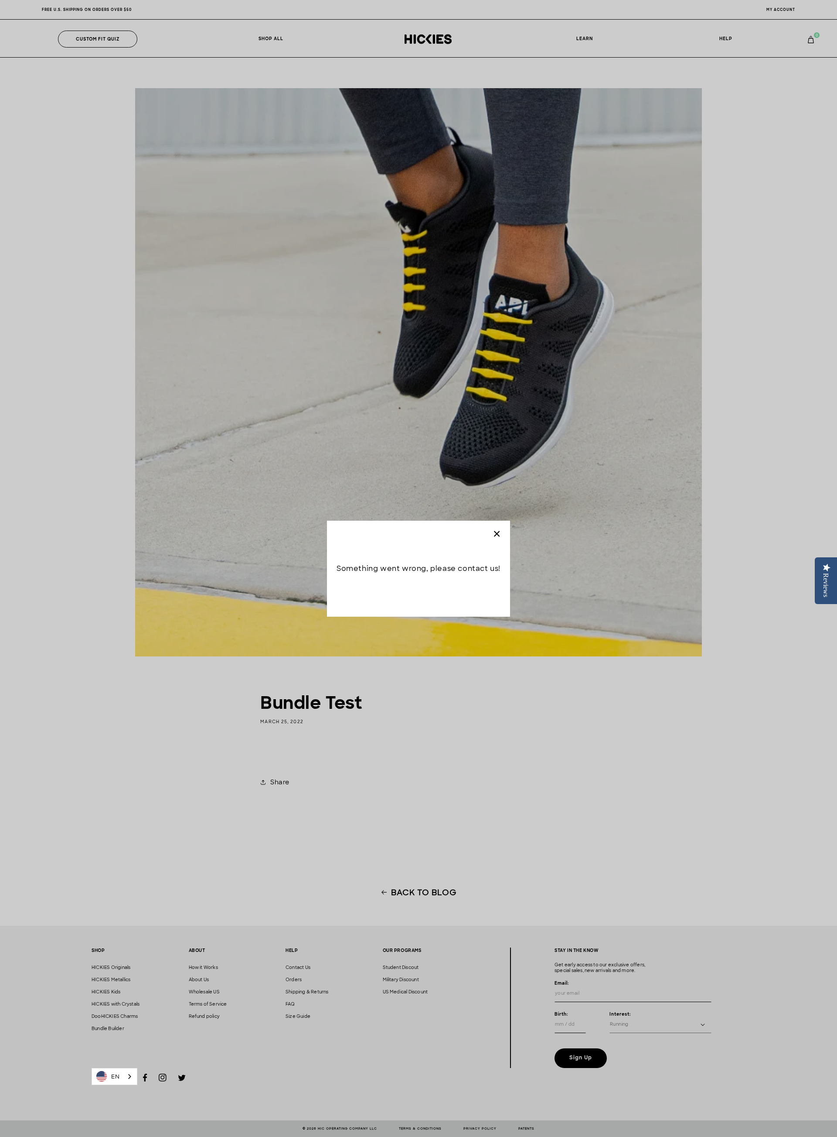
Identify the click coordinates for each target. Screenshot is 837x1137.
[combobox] (114, 1076)
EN (115, 1076)
